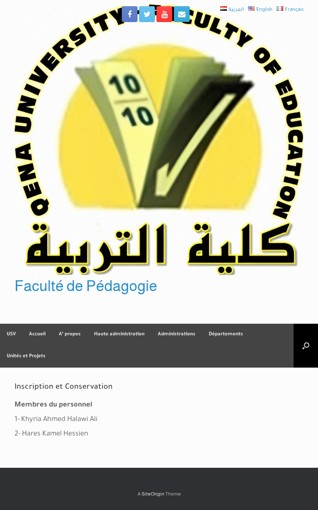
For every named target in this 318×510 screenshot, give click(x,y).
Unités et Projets (26, 356)
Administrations (176, 334)
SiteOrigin (153, 493)
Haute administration (119, 334)
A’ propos (70, 334)
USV (11, 334)
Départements (226, 334)
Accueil (37, 334)
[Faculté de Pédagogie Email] (182, 14)
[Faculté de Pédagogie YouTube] (164, 14)
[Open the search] (306, 346)
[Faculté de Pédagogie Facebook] (129, 14)
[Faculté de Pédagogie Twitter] (147, 14)
